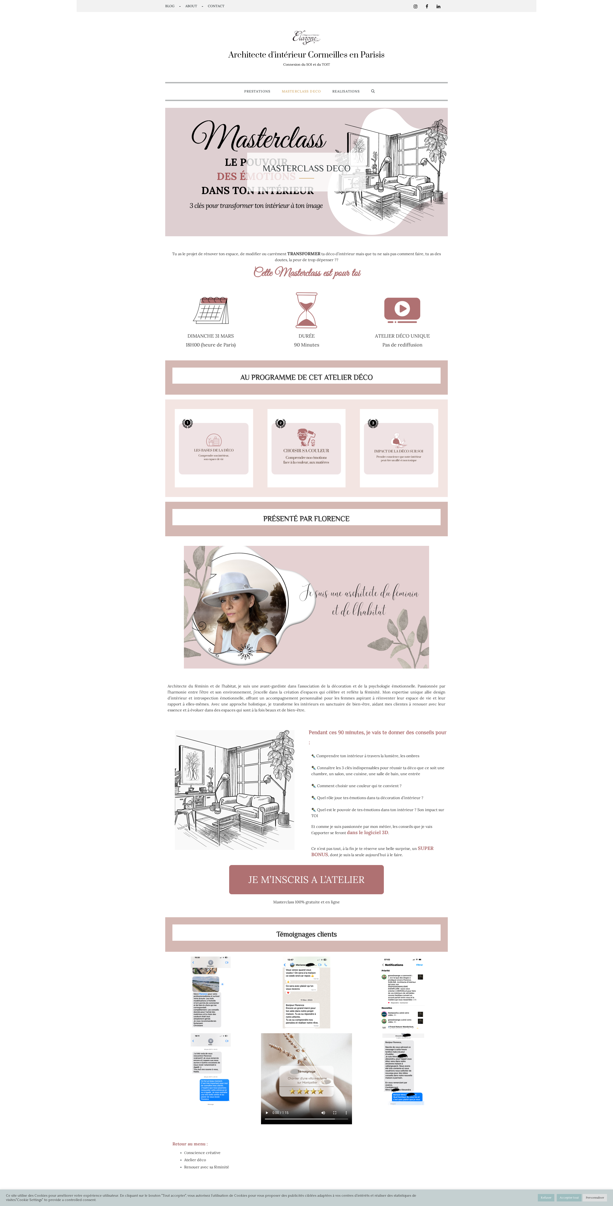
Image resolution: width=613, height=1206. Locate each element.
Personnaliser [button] (595, 1197)
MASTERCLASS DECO (301, 91)
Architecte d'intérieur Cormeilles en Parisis (306, 55)
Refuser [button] (546, 1197)
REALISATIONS (346, 91)
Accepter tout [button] (569, 1197)
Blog (170, 6)
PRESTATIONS (257, 91)
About (191, 6)
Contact (216, 6)
